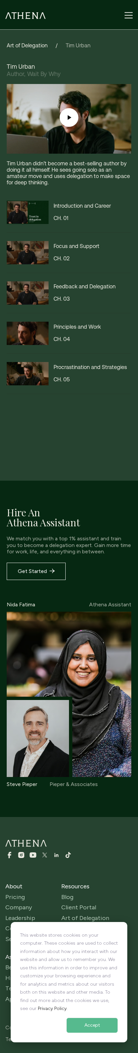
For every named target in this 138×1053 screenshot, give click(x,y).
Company (18, 907)
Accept (92, 1025)
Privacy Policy (52, 1008)
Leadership (20, 918)
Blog (67, 897)
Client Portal (78, 907)
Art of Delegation (27, 45)
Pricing (15, 897)
